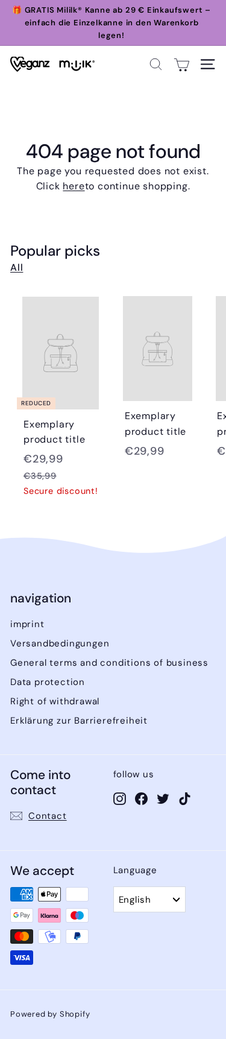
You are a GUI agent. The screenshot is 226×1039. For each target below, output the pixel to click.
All (16, 267)
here (73, 186)
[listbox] (149, 899)
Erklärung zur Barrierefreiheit (79, 721)
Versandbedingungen (59, 643)
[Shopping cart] (182, 64)
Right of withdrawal (54, 701)
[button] (156, 64)
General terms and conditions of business (109, 663)
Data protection (47, 682)
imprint (27, 624)
